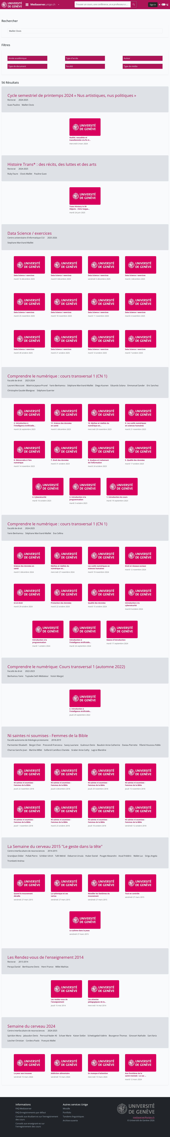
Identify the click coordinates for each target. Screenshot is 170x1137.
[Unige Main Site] (11, 4)
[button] (27, 58)
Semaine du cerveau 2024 (31, 1026)
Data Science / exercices (29, 233)
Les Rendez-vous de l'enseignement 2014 (45, 957)
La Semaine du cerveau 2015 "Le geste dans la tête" (55, 846)
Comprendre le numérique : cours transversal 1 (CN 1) (57, 376)
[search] (134, 4)
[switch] (164, 4)
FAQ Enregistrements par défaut (31, 1112)
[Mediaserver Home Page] (40, 4)
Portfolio (67, 1112)
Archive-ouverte (70, 1120)
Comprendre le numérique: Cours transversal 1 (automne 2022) (66, 666)
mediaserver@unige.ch (143, 1117)
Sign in (153, 4)
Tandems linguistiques (73, 1116)
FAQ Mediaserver (23, 1108)
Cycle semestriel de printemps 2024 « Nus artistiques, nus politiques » (71, 95)
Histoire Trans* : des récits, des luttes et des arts (51, 164)
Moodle (66, 1108)
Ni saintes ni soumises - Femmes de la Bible (47, 735)
